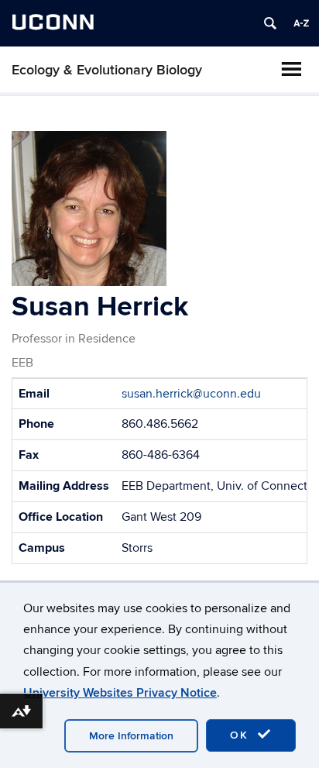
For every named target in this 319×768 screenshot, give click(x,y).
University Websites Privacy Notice (120, 693)
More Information (131, 735)
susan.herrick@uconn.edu (191, 393)
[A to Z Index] (301, 23)
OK (241, 735)
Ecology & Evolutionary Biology (107, 70)
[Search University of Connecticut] (270, 23)
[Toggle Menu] (291, 69)
